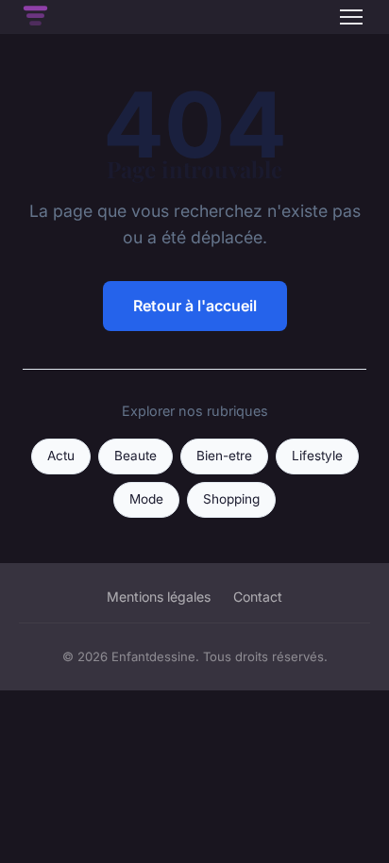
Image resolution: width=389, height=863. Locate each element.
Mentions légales (159, 597)
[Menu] (351, 17)
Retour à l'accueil (195, 305)
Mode (146, 498)
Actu (61, 455)
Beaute (135, 455)
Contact (257, 597)
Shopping (231, 498)
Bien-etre (224, 455)
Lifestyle (317, 455)
